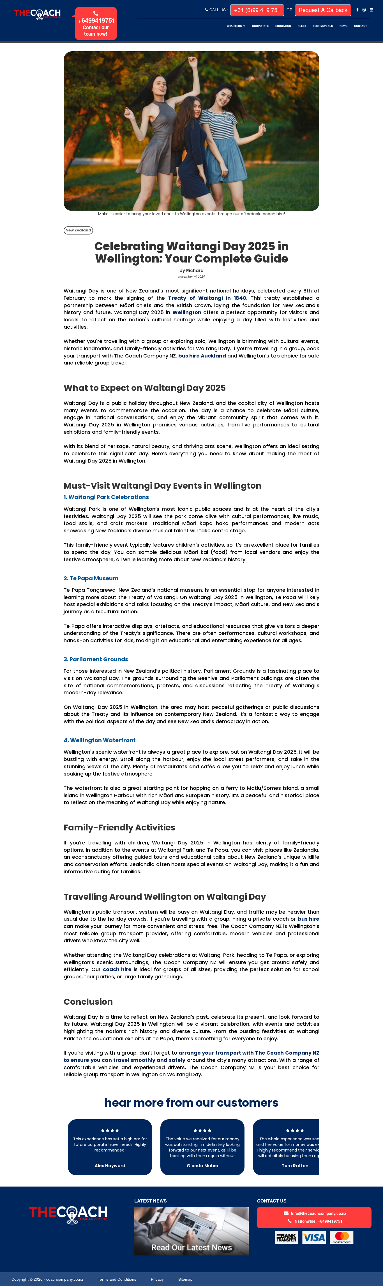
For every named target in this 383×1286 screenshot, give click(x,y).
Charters (235, 26)
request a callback (323, 10)
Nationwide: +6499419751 (319, 1221)
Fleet (302, 26)
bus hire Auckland (202, 355)
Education (283, 26)
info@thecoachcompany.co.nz (318, 1213)
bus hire (308, 918)
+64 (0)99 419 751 (257, 10)
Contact (360, 26)
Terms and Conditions (117, 1279)
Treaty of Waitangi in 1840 (207, 297)
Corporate (260, 26)
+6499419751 (96, 20)
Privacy (158, 1279)
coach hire (117, 969)
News (343, 26)
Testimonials (323, 26)
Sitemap (186, 1279)
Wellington (186, 312)
